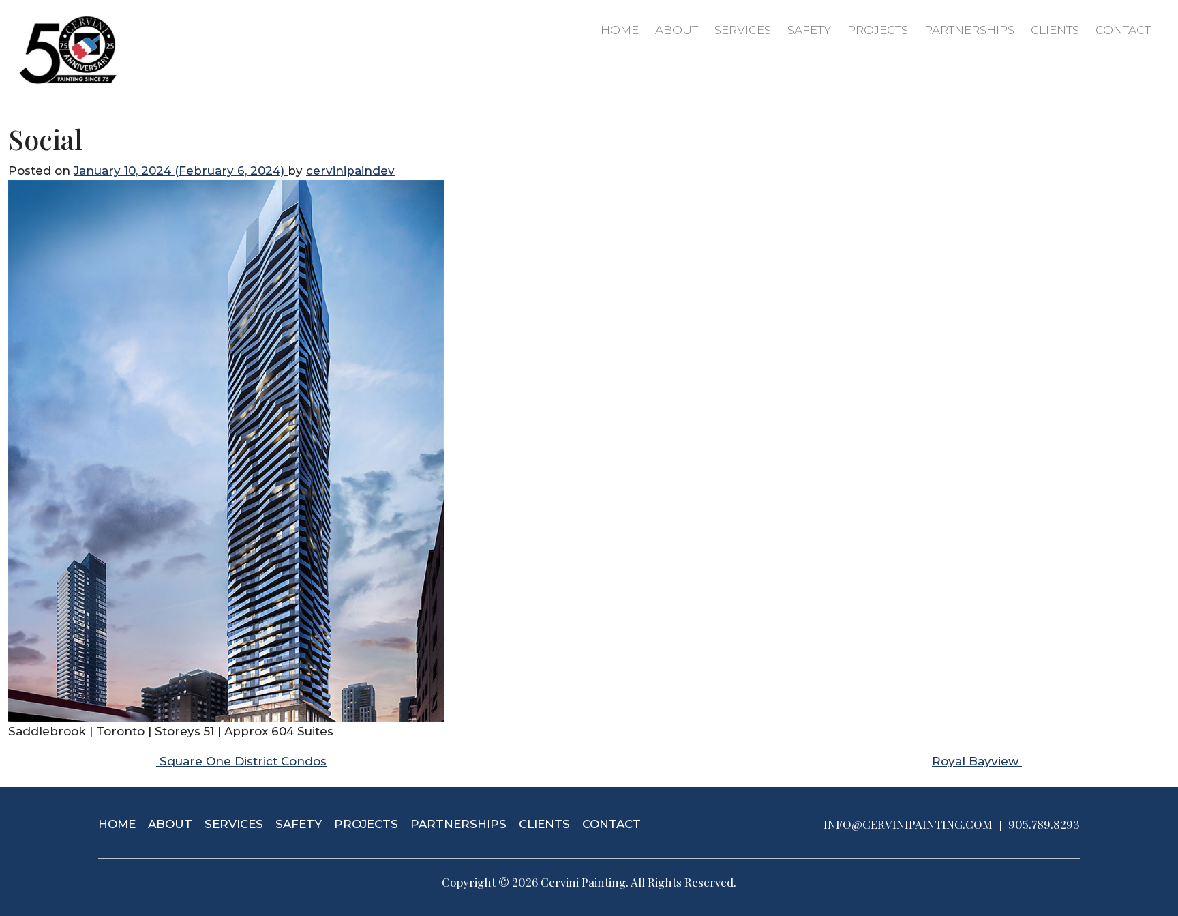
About (676, 30)
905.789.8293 (1044, 823)
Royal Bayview (977, 761)
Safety (809, 30)
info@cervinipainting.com (908, 823)
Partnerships (969, 30)
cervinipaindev (350, 170)
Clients (1055, 30)
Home (620, 30)
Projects (877, 30)
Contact (1123, 30)
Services (742, 30)
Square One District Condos (241, 761)
